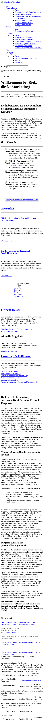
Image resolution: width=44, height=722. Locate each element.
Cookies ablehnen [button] (25, 686)
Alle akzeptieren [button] (9, 675)
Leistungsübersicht (24, 622)
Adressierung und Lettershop (11, 378)
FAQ (33, 622)
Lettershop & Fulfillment (16, 356)
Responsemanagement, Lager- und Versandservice (19, 382)
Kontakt (31, 624)
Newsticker (7, 208)
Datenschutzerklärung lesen (31, 681)
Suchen (3, 66)
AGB (38, 642)
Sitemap (12, 645)
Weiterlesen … (6, 241)
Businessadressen (15, 165)
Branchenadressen (7, 329)
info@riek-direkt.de (11, 632)
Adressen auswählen (8, 622)
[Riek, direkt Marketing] (10, 2)
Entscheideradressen (24, 329)
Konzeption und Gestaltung (11, 374)
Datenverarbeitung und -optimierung (14, 376)
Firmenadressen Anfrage (19, 624)
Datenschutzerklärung (9, 642)
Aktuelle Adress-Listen (9, 351)
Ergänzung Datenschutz (26, 642)
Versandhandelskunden (9, 331)
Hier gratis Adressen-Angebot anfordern (22, 200)
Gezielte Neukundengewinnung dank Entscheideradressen (15, 252)
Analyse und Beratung (9, 372)
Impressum (5, 645)
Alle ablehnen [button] (23, 675)
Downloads (5, 624)
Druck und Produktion (9, 380)
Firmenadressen (10, 309)
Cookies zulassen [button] (9, 685)
